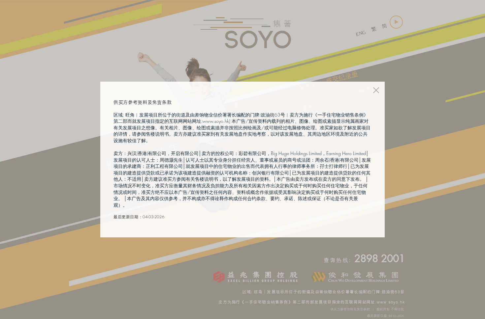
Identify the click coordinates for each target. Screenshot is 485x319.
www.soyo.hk (216, 121)
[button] (376, 90)
